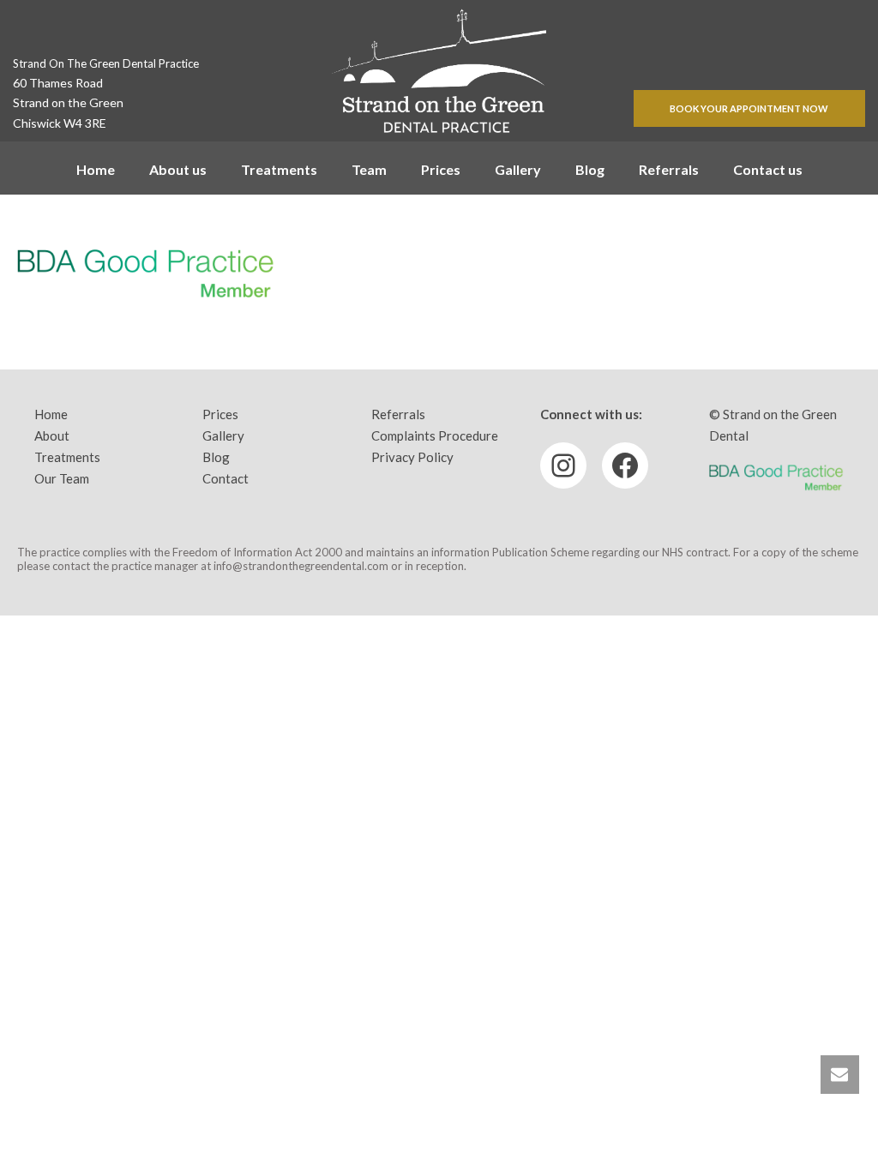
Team (369, 169)
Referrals (669, 169)
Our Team (61, 478)
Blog (589, 169)
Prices (440, 169)
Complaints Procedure (434, 435)
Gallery (518, 169)
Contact (225, 478)
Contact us (768, 169)
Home (95, 169)
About (51, 435)
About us (178, 169)
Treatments (279, 169)
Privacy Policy (412, 457)
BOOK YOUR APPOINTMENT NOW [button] (749, 108)
